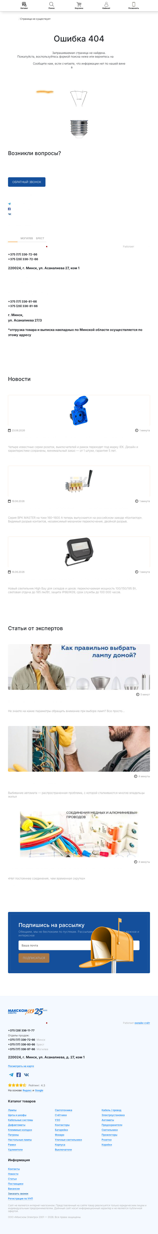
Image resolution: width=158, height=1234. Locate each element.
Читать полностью (21, 457)
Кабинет (106, 8)
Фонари (59, 1134)
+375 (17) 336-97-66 (28, 1049)
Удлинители (15, 1149)
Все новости (141, 392)
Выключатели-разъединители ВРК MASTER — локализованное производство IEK (76, 508)
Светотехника (63, 1110)
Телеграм (80, 67)
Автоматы (108, 1120)
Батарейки (61, 1129)
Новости (13, 1173)
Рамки (12, 1144)
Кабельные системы (20, 1120)
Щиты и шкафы (17, 1115)
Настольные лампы (20, 1139)
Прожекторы (109, 1134)
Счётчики (61, 1115)
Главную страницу (127, 56)
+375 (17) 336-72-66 (26, 1039)
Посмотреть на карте (23, 277)
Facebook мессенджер (29, 214)
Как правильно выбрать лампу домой (39, 701)
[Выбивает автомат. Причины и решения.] (79, 749)
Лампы (12, 1110)
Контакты (14, 1168)
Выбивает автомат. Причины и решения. (42, 783)
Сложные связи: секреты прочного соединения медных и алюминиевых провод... (77, 869)
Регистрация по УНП (20, 1198)
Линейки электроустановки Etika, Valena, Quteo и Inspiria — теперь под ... (69, 437)
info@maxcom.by (20, 171)
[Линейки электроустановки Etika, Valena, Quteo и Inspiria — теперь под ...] (79, 410)
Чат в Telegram (23, 203)
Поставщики (15, 1183)
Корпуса (60, 1144)
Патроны (13, 1134)
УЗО (57, 1120)
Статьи (12, 1178)
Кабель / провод (111, 1110)
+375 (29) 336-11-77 (22, 166)
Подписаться (34, 958)
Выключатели (63, 1149)
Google (39, 1090)
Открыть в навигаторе (24, 282)
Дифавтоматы (16, 1124)
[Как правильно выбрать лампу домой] (79, 667)
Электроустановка (113, 1115)
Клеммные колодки (20, 1129)
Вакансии (14, 1188)
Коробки (107, 1144)
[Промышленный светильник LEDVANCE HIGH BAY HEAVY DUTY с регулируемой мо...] (79, 551)
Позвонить (133, 8)
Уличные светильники (68, 1139)
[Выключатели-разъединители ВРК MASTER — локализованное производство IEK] (79, 481)
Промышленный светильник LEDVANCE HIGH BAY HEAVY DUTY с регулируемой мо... (75, 581)
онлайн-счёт (142, 246)
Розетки (107, 1139)
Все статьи (142, 642)
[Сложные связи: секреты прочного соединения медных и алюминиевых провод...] (79, 834)
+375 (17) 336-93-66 (26, 1044)
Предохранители (112, 1124)
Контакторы (62, 1124)
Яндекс (27, 1090)
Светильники (110, 1129)
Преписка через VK (26, 209)
